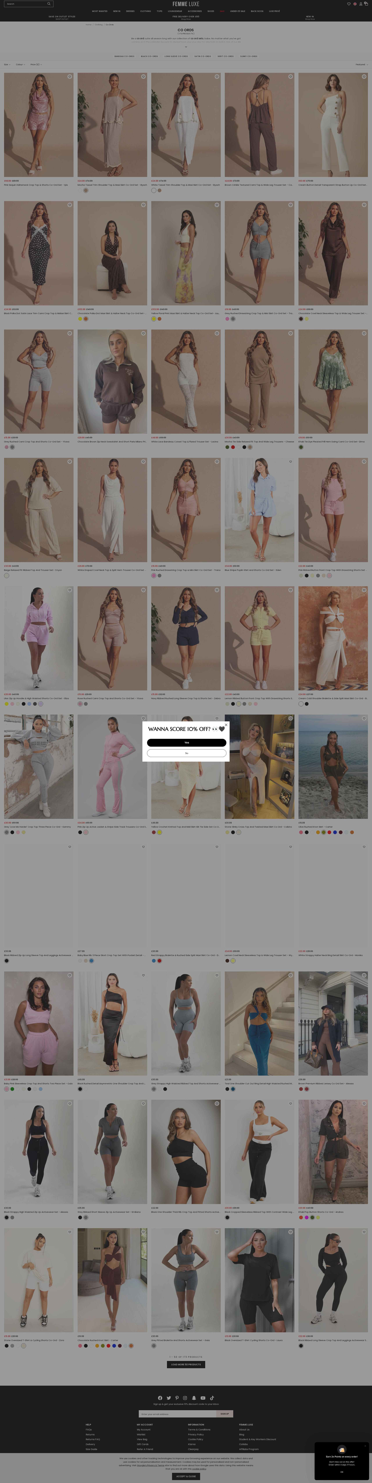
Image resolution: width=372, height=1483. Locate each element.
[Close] (226, 724)
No (186, 753)
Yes (187, 742)
